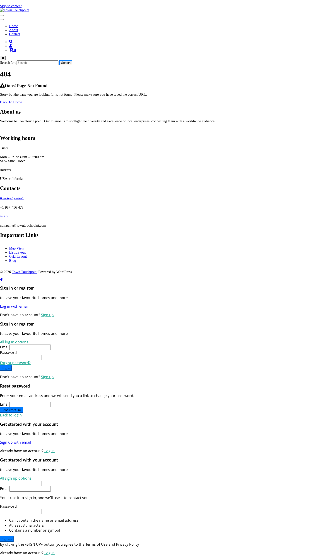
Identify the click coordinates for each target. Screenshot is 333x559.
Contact (14, 34)
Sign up (47, 314)
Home (13, 26)
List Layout (17, 252)
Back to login (11, 415)
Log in (6, 368)
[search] (11, 42)
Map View (16, 248)
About (13, 30)
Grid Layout (18, 256)
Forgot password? (15, 362)
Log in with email (14, 306)
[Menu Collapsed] (2, 15)
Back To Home (11, 102)
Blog (12, 260)
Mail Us (4, 216)
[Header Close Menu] (2, 19)
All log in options (14, 342)
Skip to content (11, 6)
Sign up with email (15, 442)
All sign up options (15, 478)
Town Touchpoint (24, 272)
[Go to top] (1, 279)
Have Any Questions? (12, 198)
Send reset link (12, 410)
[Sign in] (10, 46)
